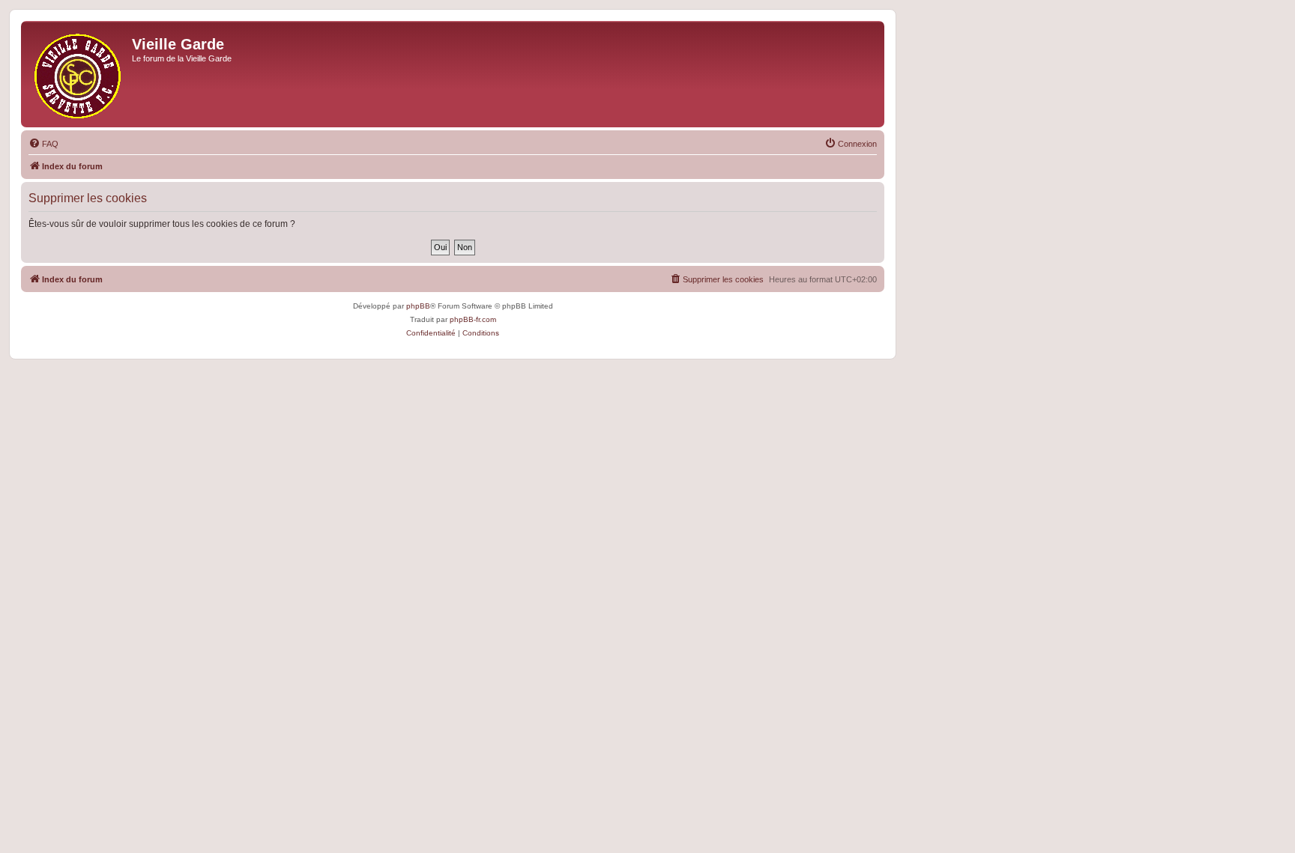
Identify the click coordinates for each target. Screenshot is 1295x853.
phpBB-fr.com (473, 319)
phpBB (418, 306)
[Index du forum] (78, 74)
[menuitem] (43, 144)
